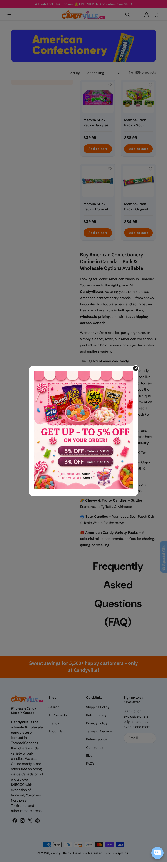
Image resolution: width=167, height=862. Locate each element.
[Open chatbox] (157, 853)
